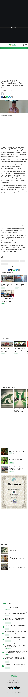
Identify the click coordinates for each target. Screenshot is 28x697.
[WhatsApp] (7, 97)
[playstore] (17, 688)
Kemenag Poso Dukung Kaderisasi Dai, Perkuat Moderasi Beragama (7, 300)
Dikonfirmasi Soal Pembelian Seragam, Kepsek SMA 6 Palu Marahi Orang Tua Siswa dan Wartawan (15, 645)
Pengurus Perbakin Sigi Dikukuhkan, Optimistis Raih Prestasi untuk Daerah (7, 285)
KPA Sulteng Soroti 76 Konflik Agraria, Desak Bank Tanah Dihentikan (16, 459)
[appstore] (10, 688)
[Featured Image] (14, 112)
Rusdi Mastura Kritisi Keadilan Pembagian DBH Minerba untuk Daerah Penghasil (15, 665)
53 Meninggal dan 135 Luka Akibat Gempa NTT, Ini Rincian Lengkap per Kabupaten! (15, 632)
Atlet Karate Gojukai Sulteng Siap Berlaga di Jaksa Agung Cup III (20, 284)
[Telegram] (9, 97)
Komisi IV (16, 261)
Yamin (10, 93)
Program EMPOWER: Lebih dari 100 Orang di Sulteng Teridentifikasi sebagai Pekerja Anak (18, 558)
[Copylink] (12, 97)
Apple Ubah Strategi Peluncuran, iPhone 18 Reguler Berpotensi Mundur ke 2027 (16, 652)
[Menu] (2, 45)
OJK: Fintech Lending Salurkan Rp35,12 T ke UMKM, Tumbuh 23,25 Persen (19, 351)
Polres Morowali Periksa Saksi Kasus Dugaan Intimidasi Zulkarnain (6, 351)
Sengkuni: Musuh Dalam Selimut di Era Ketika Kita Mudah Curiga (18, 450)
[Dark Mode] (23, 45)
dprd (3, 261)
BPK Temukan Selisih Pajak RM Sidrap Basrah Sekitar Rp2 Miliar (17, 566)
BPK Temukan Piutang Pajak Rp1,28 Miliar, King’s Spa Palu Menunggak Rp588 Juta (16, 612)
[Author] (2, 93)
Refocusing (4, 264)
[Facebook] (2, 97)
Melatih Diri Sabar (5, 408)
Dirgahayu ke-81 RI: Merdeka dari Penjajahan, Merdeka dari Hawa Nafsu (19, 411)
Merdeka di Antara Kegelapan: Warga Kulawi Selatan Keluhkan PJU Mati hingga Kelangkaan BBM (15, 659)
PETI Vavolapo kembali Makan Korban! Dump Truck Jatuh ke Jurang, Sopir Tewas (15, 638)
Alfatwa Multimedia (14, 694)
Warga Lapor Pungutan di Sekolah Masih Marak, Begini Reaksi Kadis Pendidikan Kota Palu (15, 620)
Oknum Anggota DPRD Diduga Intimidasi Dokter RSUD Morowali (15, 626)
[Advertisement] (14, 14)
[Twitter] (4, 97)
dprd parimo (9, 261)
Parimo (22, 261)
